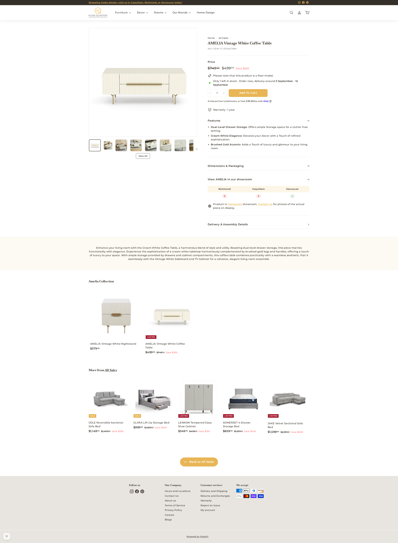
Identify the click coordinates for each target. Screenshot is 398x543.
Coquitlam (258, 189)
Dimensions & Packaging (226, 165)
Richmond (224, 189)
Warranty (206, 500)
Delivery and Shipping (214, 491)
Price (211, 61)
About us (170, 500)
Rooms (159, 12)
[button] (95, 145)
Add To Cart (248, 93)
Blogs (168, 519)
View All (143, 156)
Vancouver (292, 189)
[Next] (195, 149)
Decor (141, 12)
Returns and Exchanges (215, 495)
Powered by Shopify (197, 536)
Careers (169, 514)
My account (208, 510)
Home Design (206, 12)
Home (211, 38)
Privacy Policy (173, 510)
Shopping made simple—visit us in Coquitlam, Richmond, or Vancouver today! (135, 2)
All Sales (223, 38)
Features (214, 120)
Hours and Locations (178, 491)
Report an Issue (210, 505)
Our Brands (180, 12)
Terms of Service (175, 505)
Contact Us (172, 495)
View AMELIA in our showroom (230, 179)
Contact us (265, 204)
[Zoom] (143, 82)
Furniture (121, 12)
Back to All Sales (201, 462)
